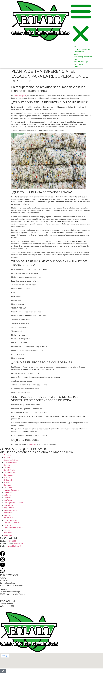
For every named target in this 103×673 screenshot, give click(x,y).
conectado (32, 444)
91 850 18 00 (11, 541)
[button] (81, 22)
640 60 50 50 (18, 543)
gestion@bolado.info (14, 546)
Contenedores (79, 52)
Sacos (76, 54)
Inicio (75, 47)
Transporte (77, 67)
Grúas (76, 59)
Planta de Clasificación (82, 49)
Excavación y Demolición (83, 57)
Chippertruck (78, 64)
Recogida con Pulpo (81, 62)
